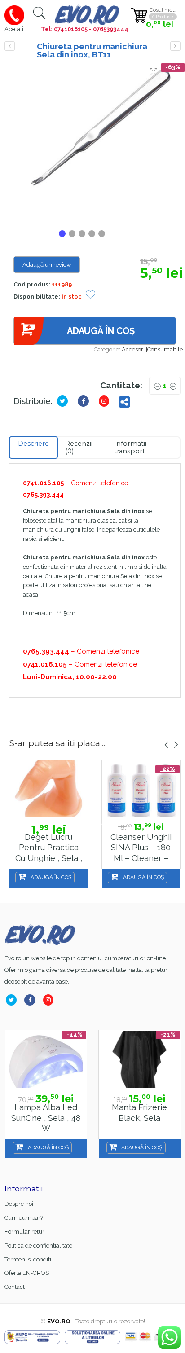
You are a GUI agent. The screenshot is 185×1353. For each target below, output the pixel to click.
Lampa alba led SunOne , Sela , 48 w (46, 1118)
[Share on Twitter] (64, 401)
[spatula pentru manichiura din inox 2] (95, 144)
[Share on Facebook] (85, 401)
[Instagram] (50, 1000)
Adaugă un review (46, 264)
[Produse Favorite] (90, 295)
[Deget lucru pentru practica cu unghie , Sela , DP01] (48, 788)
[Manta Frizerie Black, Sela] (139, 1059)
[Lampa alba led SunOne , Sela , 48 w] (46, 1059)
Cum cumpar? (23, 1217)
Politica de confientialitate (38, 1245)
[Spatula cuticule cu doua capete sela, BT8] (9, 46)
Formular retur (24, 1231)
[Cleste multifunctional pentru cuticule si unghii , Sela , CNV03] (175, 46)
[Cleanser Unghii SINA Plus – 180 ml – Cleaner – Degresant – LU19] (141, 788)
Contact (14, 1286)
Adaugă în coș (101, 330)
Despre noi (18, 1203)
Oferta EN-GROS (26, 1273)
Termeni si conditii (28, 1259)
